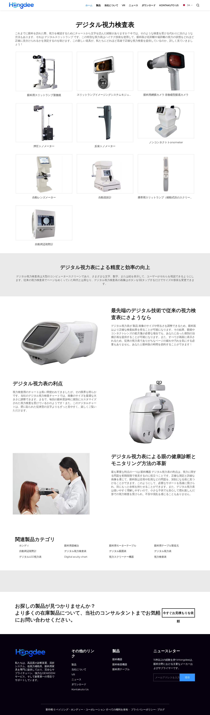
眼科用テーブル (121, 669)
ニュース (133, 5)
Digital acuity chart (75, 556)
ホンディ (24, 545)
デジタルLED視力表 (30, 556)
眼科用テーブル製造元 (166, 545)
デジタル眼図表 (117, 551)
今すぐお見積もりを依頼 (178, 614)
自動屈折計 (104, 197)
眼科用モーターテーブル (122, 545)
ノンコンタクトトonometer (166, 142)
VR (123, 5)
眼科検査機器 (119, 664)
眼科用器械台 (71, 545)
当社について (111, 5)
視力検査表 (160, 556)
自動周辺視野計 (44, 244)
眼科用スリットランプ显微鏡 (44, 95)
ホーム (88, 5)
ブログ (161, 709)
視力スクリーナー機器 (121, 556)
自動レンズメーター (44, 197)
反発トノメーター (105, 146)
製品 (98, 5)
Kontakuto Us (168, 5)
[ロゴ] (30, 652)
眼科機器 (146, 471)
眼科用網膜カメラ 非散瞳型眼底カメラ (165, 94)
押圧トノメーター (44, 146)
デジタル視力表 (162, 551)
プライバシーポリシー (143, 709)
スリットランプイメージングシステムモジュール (105, 94)
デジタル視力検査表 (75, 551)
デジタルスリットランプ (59, 37)
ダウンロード (149, 5)
